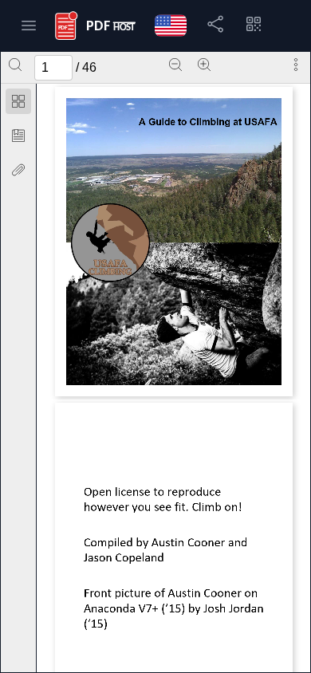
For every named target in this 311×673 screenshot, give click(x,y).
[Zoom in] (204, 64)
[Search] (15, 64)
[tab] (18, 104)
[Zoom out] (175, 64)
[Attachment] (18, 170)
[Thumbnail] (18, 101)
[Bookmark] (18, 135)
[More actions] (296, 64)
